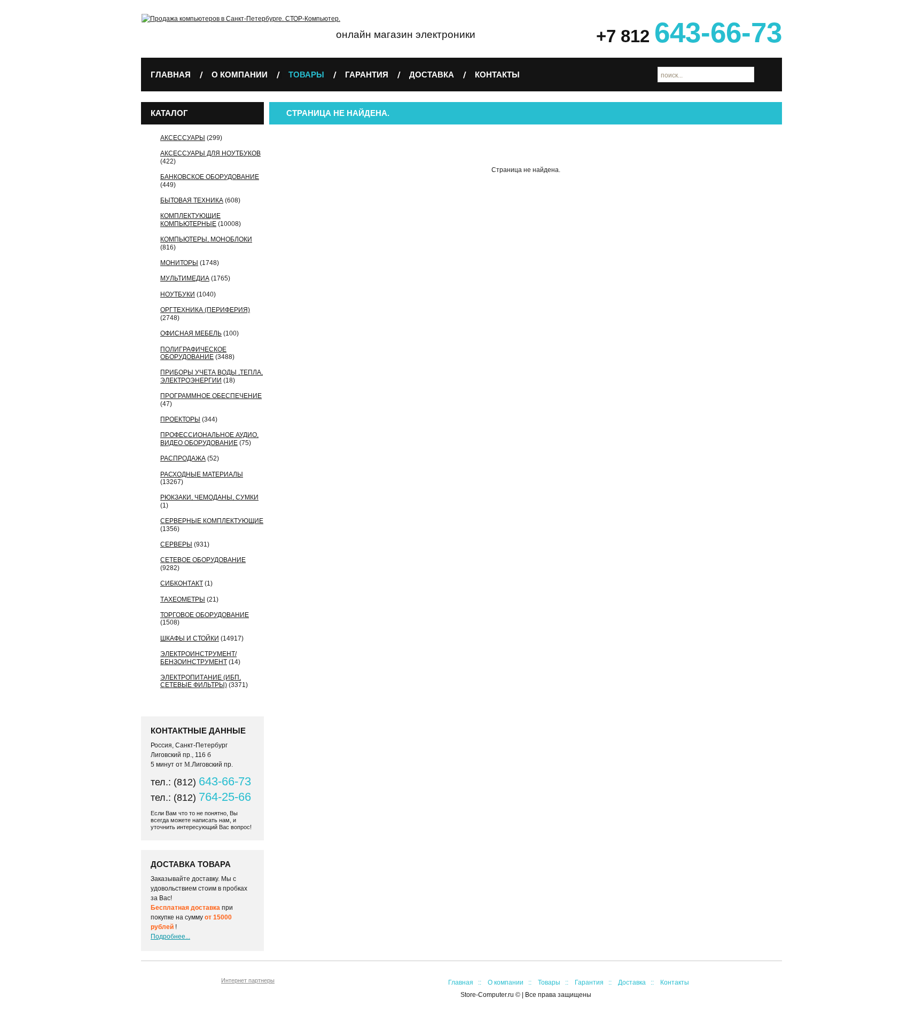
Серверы (176, 544)
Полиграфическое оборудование (193, 353)
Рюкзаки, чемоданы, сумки (209, 497)
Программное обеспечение (211, 396)
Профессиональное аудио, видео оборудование (209, 438)
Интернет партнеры (248, 980)
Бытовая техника (191, 200)
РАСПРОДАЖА (183, 458)
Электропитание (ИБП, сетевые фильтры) (200, 681)
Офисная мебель (191, 333)
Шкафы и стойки (189, 638)
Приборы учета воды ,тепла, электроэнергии (211, 376)
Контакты (497, 74)
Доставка (431, 74)
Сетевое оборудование (203, 560)
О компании (240, 74)
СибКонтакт (181, 583)
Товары (306, 74)
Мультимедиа (184, 278)
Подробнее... (170, 936)
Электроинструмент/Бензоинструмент (198, 657)
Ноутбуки (177, 294)
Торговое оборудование (204, 615)
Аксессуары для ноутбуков (210, 153)
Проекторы (180, 419)
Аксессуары (182, 138)
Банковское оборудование (209, 177)
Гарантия (366, 74)
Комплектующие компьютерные (190, 219)
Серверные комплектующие (211, 521)
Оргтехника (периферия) (205, 310)
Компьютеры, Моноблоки (206, 239)
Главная (171, 74)
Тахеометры (182, 599)
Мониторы (179, 263)
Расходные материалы (201, 474)
